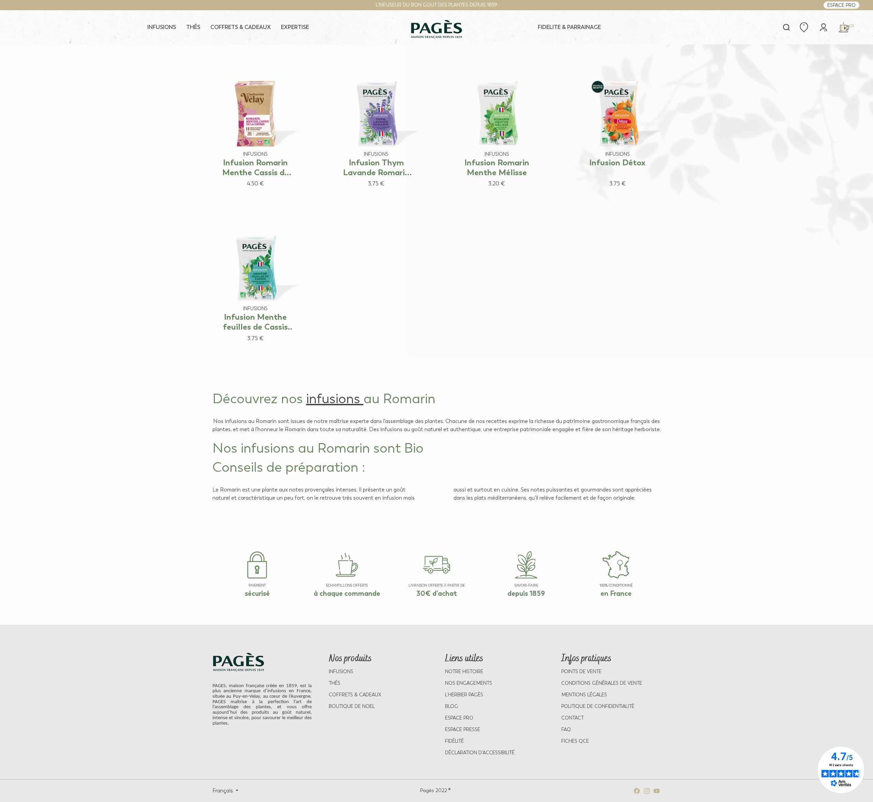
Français (223, 790)
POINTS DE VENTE (581, 672)
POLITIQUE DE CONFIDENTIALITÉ (597, 706)
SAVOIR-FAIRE (526, 586)
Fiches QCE (575, 741)
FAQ (566, 729)
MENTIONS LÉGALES (584, 695)
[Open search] (786, 27)
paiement (257, 586)
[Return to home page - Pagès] (436, 29)
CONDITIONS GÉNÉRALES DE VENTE (601, 683)
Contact (572, 718)
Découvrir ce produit (248, 196)
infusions (335, 399)
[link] (823, 27)
